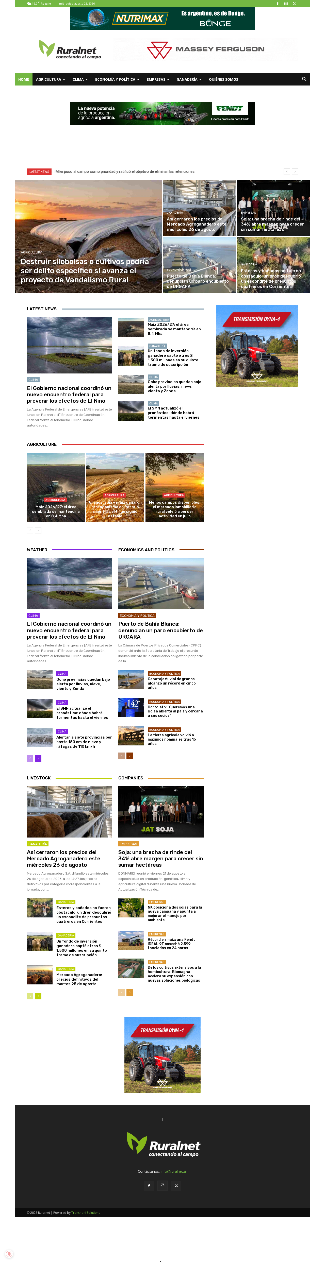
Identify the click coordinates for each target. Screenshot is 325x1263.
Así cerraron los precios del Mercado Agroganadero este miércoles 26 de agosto (63, 858)
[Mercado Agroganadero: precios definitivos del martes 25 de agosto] (40, 975)
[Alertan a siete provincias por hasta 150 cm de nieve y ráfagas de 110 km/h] (40, 737)
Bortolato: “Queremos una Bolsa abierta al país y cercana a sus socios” (175, 711)
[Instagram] (286, 3)
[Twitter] (294, 3)
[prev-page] (30, 530)
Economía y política (115, 79)
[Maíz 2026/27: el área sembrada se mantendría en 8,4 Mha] (131, 327)
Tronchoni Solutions (85, 1212)
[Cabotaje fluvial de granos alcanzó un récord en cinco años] (131, 679)
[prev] (287, 171)
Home (23, 79)
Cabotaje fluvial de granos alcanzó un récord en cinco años (172, 683)
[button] (304, 79)
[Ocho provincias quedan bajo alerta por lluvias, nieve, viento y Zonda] (131, 384)
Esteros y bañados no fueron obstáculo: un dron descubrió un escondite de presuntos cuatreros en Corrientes (83, 915)
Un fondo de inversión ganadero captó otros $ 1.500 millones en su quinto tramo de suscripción (173, 358)
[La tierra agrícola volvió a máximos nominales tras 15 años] (131, 735)
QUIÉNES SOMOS (223, 79)
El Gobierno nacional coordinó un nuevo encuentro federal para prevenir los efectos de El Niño (69, 394)
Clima (78, 79)
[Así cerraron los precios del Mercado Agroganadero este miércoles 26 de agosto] (199, 208)
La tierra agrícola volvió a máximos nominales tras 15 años (172, 739)
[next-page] (38, 530)
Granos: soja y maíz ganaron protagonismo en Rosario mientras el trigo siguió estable (115, 509)
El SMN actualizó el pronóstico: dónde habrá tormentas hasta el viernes (174, 413)
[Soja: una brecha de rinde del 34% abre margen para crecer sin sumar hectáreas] (273, 208)
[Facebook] (277, 3)
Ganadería (187, 79)
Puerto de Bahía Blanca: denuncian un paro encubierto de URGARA (160, 630)
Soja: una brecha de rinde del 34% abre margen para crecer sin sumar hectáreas (160, 858)
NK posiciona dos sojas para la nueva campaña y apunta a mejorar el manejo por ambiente (175, 913)
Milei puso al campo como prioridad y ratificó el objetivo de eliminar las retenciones (124, 171)
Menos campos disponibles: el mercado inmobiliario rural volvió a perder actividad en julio (174, 509)
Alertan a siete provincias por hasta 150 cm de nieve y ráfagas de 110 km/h (84, 742)
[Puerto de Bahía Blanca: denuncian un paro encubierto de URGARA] (199, 265)
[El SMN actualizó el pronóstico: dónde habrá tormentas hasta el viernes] (131, 411)
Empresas (156, 79)
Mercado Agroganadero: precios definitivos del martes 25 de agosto (79, 979)
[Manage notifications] (9, 1254)
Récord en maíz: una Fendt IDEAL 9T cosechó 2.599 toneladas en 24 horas (171, 943)
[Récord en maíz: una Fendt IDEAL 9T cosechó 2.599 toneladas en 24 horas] (131, 940)
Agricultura (48, 79)
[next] (295, 171)
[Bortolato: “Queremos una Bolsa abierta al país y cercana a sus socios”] (131, 708)
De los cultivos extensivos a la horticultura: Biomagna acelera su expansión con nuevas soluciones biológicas (174, 973)
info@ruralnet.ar (174, 1171)
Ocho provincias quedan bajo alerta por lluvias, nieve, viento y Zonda (174, 386)
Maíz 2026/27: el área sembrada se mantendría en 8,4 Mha (174, 329)
